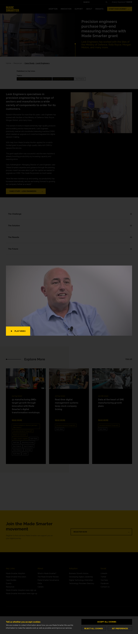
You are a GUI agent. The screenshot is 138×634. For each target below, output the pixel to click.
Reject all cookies (93, 629)
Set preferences (120, 629)
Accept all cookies (106, 622)
